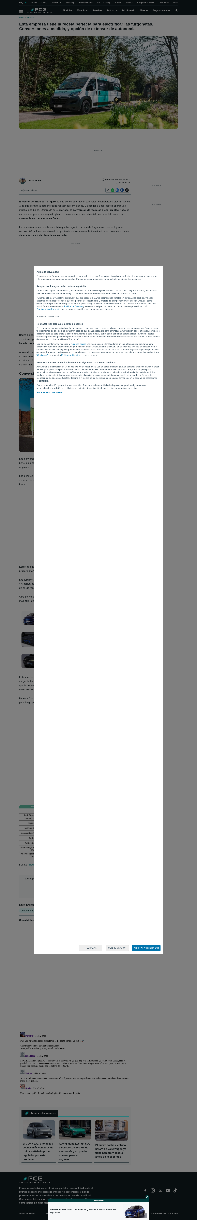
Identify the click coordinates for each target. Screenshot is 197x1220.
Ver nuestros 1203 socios (49, 392)
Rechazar (90, 948)
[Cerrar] (147, 1197)
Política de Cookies (73, 306)
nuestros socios (78, 344)
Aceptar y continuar (146, 948)
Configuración (117, 948)
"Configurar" (42, 355)
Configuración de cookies (48, 309)
